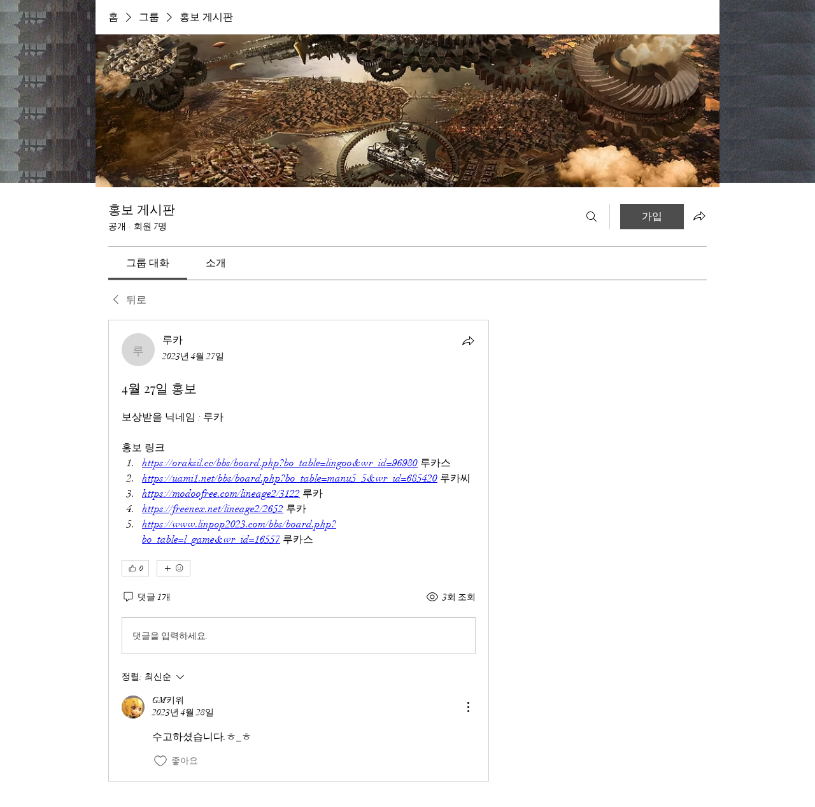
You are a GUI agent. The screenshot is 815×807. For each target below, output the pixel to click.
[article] (298, 550)
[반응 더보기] (173, 568)
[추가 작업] (468, 707)
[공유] (468, 340)
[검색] (591, 216)
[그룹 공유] (699, 216)
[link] (147, 263)
